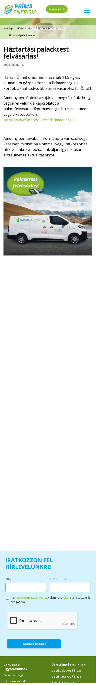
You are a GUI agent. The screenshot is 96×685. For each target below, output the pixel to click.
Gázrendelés (57, 9)
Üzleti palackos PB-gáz (66, 671)
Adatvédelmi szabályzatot (30, 598)
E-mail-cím (58, 578)
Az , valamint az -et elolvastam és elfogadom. (50, 600)
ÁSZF (66, 598)
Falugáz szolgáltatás (64, 683)
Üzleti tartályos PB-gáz (66, 677)
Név (8, 578)
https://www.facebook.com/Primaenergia (39, 119)
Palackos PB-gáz (14, 675)
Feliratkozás (33, 643)
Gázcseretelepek (14, 681)
